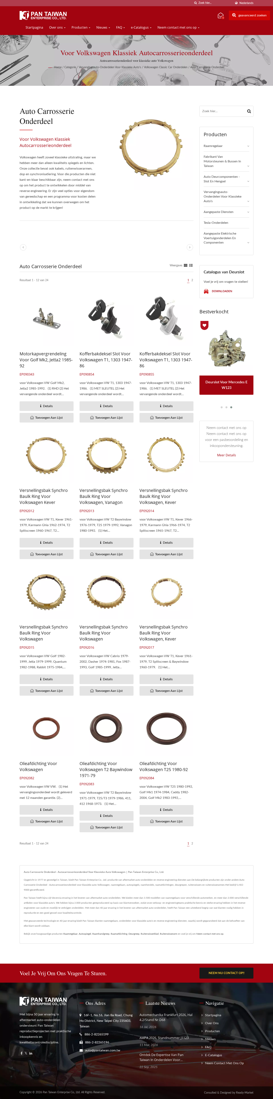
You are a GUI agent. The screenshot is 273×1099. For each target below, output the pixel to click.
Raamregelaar (213, 146)
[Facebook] (21, 1053)
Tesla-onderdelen (216, 222)
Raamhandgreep (101, 934)
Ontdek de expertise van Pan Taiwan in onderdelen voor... (161, 1057)
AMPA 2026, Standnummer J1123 (164, 1038)
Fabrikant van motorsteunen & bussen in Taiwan (222, 161)
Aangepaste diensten (218, 212)
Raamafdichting (119, 934)
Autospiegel (85, 934)
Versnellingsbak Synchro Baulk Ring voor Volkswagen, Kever (163, 496)
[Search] (249, 111)
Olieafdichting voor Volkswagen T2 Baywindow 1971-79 (106, 769)
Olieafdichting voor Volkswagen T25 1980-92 (163, 766)
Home (58, 67)
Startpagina (34, 27)
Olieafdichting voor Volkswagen (38, 766)
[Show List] (190, 265)
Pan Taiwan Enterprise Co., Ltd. (61, 1092)
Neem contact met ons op (177, 27)
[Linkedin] (30, 1053)
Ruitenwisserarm (168, 934)
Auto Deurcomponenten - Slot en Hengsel (222, 179)
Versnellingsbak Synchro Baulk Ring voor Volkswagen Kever (44, 496)
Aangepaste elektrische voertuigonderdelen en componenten (220, 238)
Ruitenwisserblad (150, 934)
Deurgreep (134, 934)
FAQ (119, 27)
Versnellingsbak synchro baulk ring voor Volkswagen (44, 633)
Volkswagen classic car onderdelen (165, 67)
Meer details (226, 455)
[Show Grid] (185, 265)
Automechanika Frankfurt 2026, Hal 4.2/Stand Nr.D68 (165, 1017)
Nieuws (102, 27)
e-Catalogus (140, 27)
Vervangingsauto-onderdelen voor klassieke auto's (110, 67)
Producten (80, 27)
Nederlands (246, 3)
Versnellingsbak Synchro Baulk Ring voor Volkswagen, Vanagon (104, 496)
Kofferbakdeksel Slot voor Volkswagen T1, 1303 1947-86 (106, 360)
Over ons (56, 27)
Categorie (70, 67)
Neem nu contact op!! (226, 973)
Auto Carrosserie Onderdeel (207, 67)
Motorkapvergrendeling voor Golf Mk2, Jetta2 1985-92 (46, 360)
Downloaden (221, 291)
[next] (190, 247)
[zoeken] (195, 3)
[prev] (23, 247)
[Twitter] (25, 1053)
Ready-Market (244, 1092)
